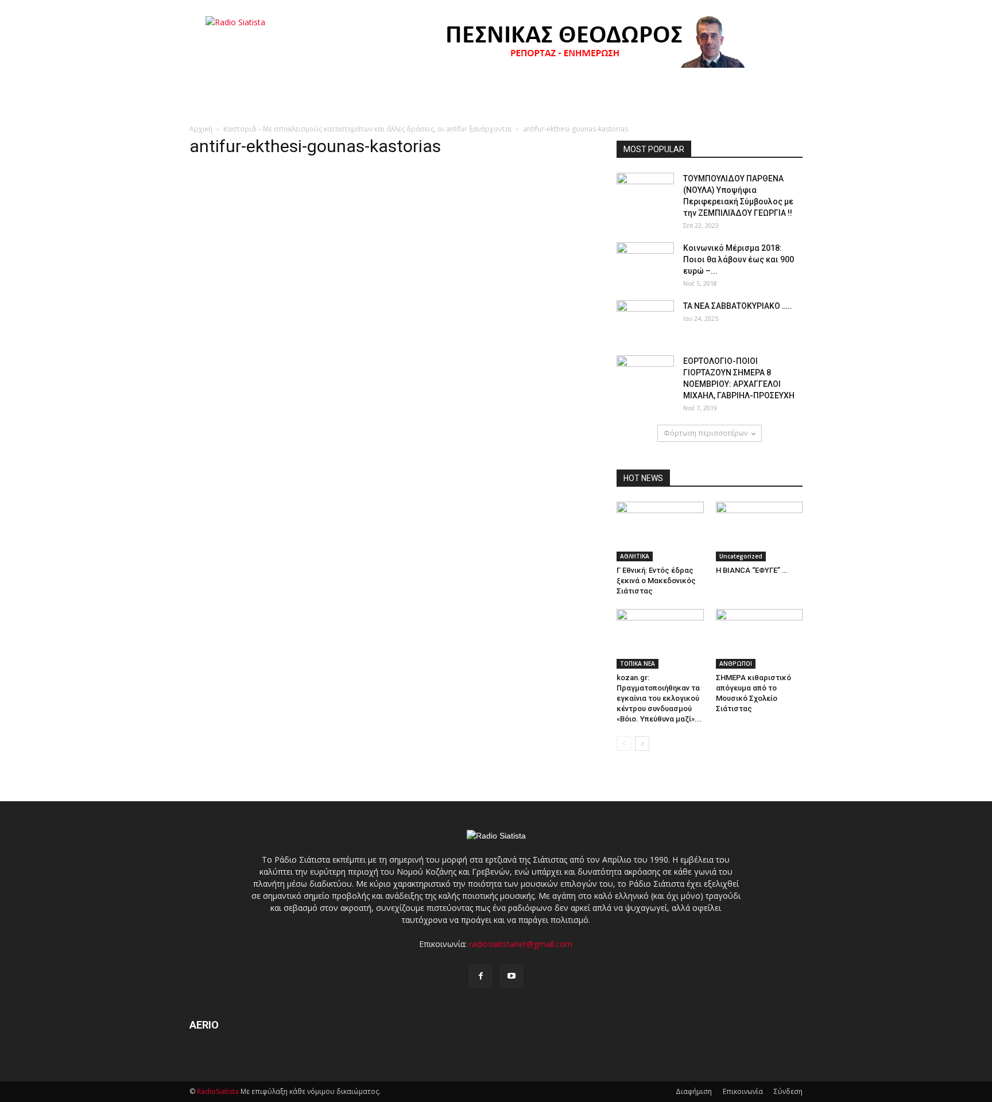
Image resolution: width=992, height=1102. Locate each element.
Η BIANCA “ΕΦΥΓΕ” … (751, 570)
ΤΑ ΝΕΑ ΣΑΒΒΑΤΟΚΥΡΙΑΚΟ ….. (737, 306)
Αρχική (200, 129)
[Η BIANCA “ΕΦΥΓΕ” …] (759, 531)
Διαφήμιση (694, 1091)
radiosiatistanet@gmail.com (520, 943)
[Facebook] (480, 976)
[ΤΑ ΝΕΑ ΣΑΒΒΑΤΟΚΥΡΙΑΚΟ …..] (645, 320)
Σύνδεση (788, 1091)
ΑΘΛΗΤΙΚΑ (634, 556)
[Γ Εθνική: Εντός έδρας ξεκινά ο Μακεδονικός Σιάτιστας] (660, 531)
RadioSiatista (218, 1091)
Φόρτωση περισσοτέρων (705, 433)
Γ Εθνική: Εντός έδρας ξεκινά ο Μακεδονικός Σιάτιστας (656, 580)
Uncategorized (740, 556)
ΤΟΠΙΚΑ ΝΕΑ (637, 663)
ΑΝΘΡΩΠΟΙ (735, 663)
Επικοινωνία (743, 1091)
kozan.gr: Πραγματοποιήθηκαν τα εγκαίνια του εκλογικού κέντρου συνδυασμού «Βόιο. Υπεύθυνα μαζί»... (659, 698)
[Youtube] (511, 976)
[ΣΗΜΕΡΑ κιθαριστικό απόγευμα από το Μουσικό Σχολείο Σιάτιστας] (759, 639)
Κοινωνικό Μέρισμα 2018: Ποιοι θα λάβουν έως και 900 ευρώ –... (738, 259)
